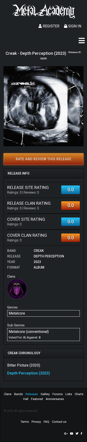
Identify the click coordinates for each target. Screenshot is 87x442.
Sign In (74, 26)
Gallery (45, 394)
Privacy (36, 421)
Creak (39, 251)
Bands (18, 394)
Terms (25, 421)
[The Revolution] (17, 289)
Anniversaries (55, 399)
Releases (32, 394)
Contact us (59, 421)
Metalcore (17, 313)
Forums (57, 394)
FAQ (46, 421)
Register (50, 26)
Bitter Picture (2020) (23, 365)
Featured (37, 399)
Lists (68, 394)
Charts (79, 394)
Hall (25, 399)
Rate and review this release (43, 159)
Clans (7, 394)
